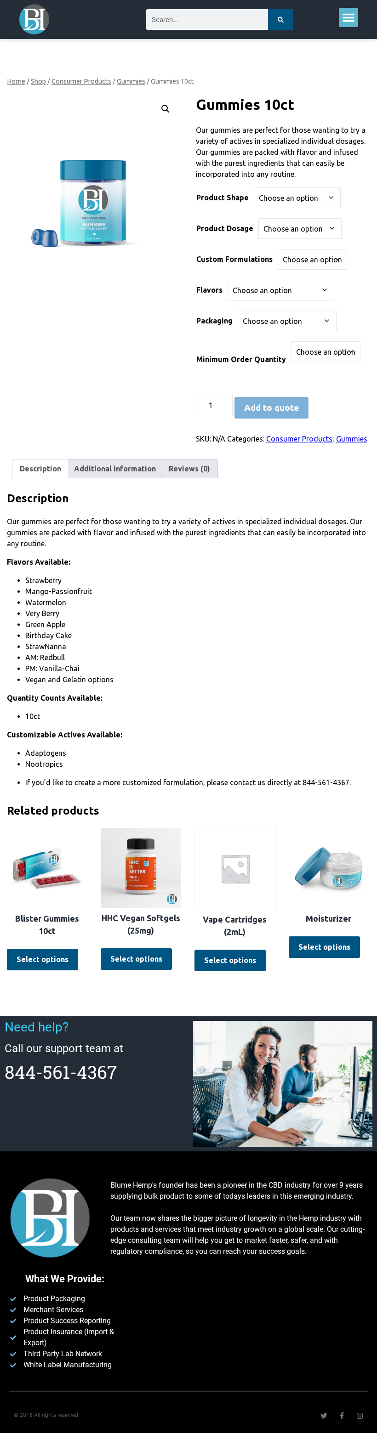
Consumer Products (81, 81)
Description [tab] (40, 468)
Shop (38, 81)
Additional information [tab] (115, 468)
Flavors (209, 290)
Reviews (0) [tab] (189, 468)
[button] (348, 17)
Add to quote (271, 407)
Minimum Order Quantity (241, 359)
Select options (43, 959)
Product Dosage (224, 228)
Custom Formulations (234, 259)
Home (16, 81)
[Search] (280, 19)
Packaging (214, 321)
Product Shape (222, 197)
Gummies (131, 81)
